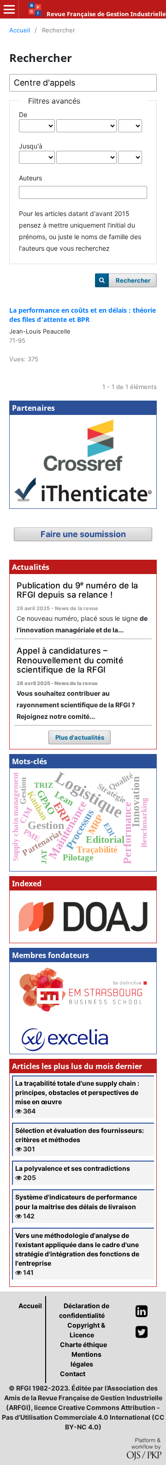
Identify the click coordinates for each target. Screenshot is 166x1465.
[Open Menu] (9, 9)
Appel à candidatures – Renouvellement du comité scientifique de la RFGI (70, 660)
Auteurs (30, 178)
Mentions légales (86, 1359)
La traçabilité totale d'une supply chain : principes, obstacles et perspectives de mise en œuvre (77, 1092)
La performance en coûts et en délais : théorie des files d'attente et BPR (82, 315)
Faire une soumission (83, 534)
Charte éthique (83, 1344)
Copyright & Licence (86, 1330)
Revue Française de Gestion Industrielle (106, 14)
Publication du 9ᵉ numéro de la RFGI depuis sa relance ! (77, 590)
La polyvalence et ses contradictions (72, 1168)
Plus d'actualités (79, 737)
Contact (72, 1374)
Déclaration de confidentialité (84, 1310)
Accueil (19, 30)
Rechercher (133, 280)
